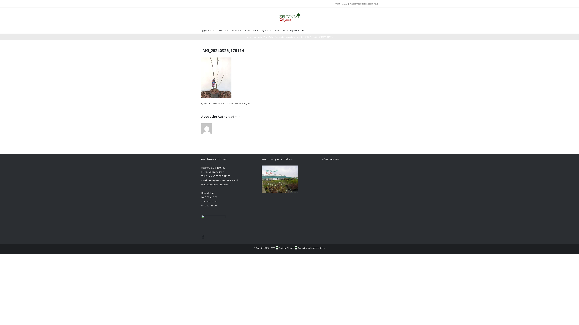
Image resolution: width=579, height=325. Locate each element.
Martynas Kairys (317, 248)
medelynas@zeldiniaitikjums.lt (364, 3)
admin (207, 103)
